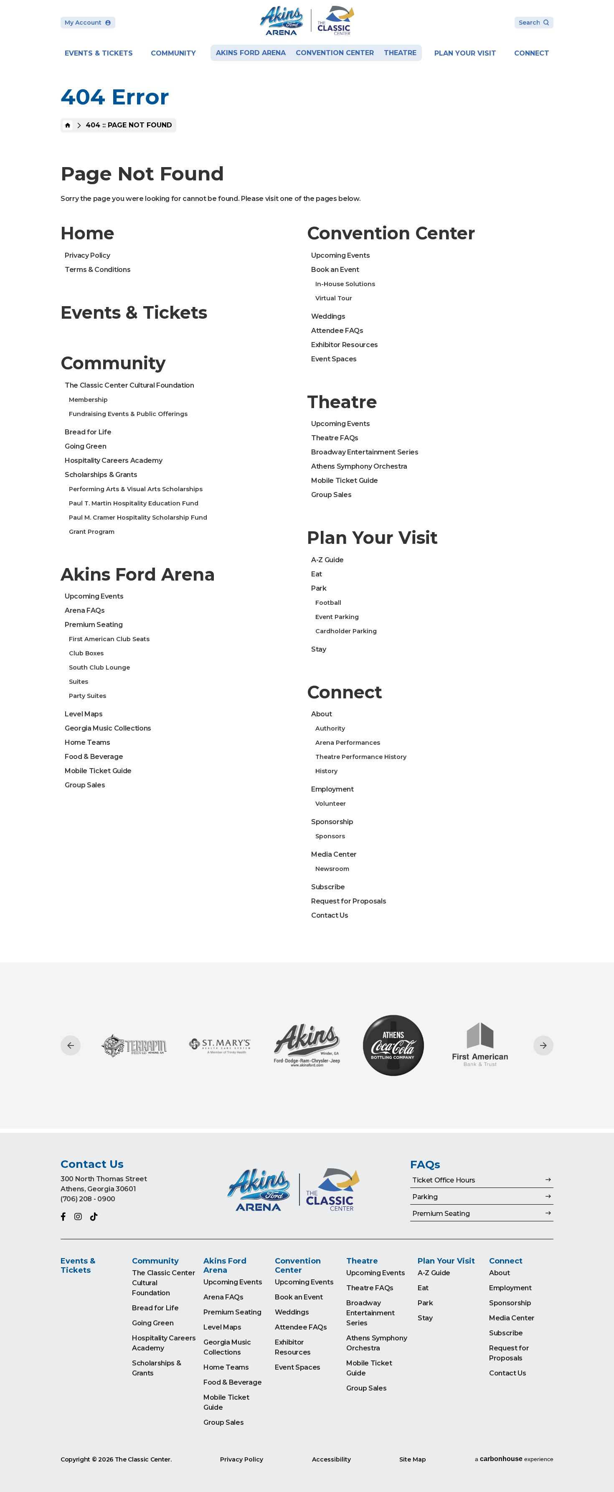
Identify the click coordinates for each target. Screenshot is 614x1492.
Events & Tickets (99, 53)
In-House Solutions (345, 284)
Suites (78, 681)
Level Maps (84, 714)
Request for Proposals (348, 901)
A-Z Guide (327, 560)
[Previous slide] (71, 1045)
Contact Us (329, 915)
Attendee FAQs (337, 331)
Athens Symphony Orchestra (359, 466)
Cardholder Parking (346, 631)
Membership (88, 399)
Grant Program (91, 531)
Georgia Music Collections (108, 728)
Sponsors (330, 836)
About (321, 714)
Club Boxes (86, 653)
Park (319, 588)
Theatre (400, 53)
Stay (318, 649)
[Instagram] (78, 1217)
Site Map (412, 1459)
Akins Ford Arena (251, 53)
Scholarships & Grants (101, 475)
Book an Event (335, 270)
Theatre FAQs (334, 438)
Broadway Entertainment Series (365, 452)
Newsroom (332, 869)
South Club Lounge (99, 667)
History (326, 771)
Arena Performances (347, 742)
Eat (316, 574)
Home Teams (87, 742)
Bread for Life (88, 432)
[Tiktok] (94, 1217)
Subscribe (328, 887)
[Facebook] (63, 1217)
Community (173, 53)
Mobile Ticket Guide (98, 771)
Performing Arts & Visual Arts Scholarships (136, 489)
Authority (330, 728)
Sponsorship (332, 822)
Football (328, 602)
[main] (307, 566)
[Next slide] (543, 1045)
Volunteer (330, 803)
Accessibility (331, 1459)
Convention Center (335, 53)
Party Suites (87, 696)
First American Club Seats (109, 639)
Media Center (334, 854)
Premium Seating (93, 625)
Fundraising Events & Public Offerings (128, 414)
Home (68, 125)
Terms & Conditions (97, 270)
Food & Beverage (94, 757)
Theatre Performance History (360, 757)
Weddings (328, 316)
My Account (83, 22)
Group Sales (85, 785)
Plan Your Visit (465, 53)
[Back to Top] (599, 1464)
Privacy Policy (87, 255)
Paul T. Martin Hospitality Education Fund (133, 503)
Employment (332, 789)
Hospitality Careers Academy (113, 460)
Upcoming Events (94, 596)
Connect (531, 53)
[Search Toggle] (534, 23)
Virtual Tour (333, 298)
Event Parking (337, 617)
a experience (514, 1458)
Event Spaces (334, 359)
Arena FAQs (85, 610)
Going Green (85, 446)
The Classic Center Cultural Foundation (129, 385)
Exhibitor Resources (344, 345)
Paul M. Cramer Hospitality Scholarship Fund (138, 517)
